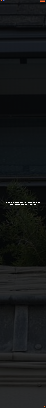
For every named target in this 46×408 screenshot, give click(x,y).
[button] (44, 406)
